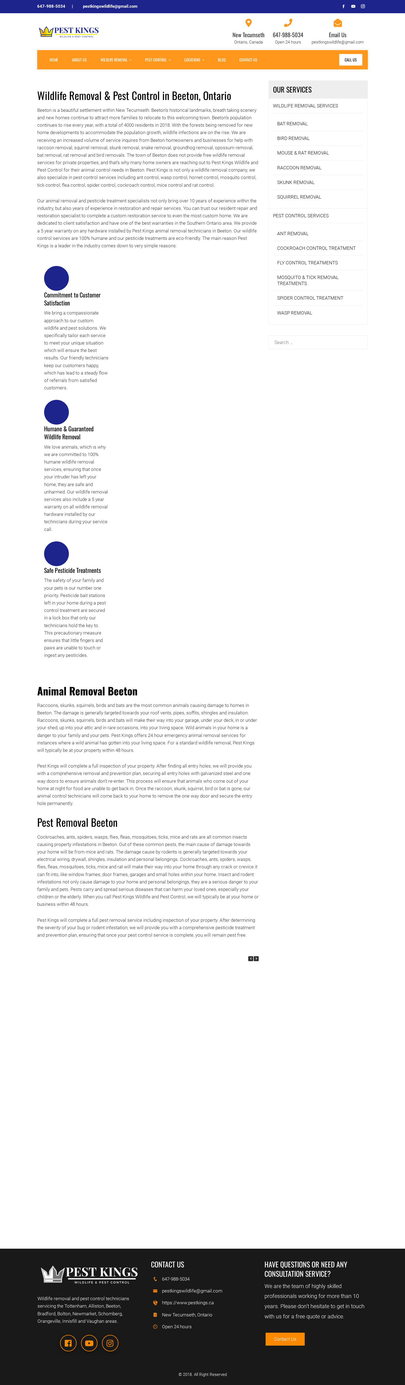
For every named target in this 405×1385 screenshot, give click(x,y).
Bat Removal (292, 123)
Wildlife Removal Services (305, 106)
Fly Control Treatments (307, 262)
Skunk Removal (296, 182)
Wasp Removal (294, 313)
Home (54, 60)
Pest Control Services (301, 215)
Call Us (351, 60)
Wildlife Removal (114, 60)
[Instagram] (110, 1343)
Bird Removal (293, 138)
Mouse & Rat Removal (303, 153)
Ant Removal (293, 233)
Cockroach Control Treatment (316, 248)
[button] (256, 958)
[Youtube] (89, 1343)
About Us (79, 60)
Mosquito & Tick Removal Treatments (308, 280)
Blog (222, 60)
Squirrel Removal (299, 197)
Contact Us (248, 60)
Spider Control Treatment (310, 298)
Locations (192, 60)
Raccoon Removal (299, 167)
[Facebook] (68, 1343)
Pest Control (156, 60)
